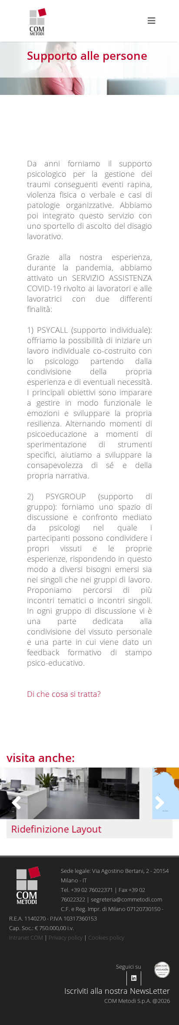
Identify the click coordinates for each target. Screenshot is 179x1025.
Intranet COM (26, 937)
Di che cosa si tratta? (64, 694)
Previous (18, 802)
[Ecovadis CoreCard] (162, 968)
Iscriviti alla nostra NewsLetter (117, 991)
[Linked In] (133, 978)
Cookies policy (106, 937)
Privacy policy (66, 937)
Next (161, 802)
